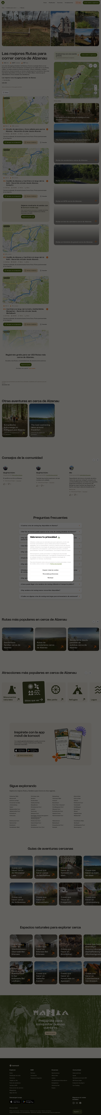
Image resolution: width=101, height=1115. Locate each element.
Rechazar (50, 577)
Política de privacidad (56, 563)
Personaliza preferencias (50, 574)
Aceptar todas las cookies (51, 570)
